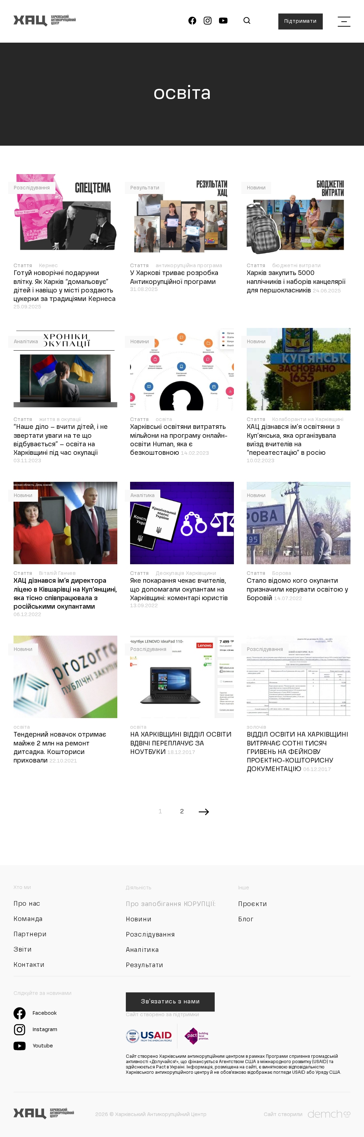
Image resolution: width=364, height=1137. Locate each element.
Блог (246, 919)
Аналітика (26, 341)
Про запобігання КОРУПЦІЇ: (171, 904)
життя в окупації (60, 419)
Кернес (48, 265)
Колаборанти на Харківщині (307, 419)
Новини (256, 187)
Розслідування (32, 187)
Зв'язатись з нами (170, 1002)
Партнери (30, 934)
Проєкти (252, 904)
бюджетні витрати (296, 265)
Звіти (23, 950)
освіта (164, 419)
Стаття (24, 265)
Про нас (27, 904)
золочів (256, 727)
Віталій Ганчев (57, 573)
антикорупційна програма (189, 265)
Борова (281, 573)
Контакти (29, 965)
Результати (144, 187)
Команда (28, 919)
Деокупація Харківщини (186, 573)
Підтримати (300, 21)
